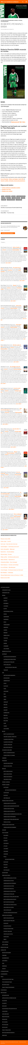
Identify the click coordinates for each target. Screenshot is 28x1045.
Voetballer (18, 199)
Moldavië (6, 851)
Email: (2, 230)
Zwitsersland (7, 798)
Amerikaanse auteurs (9, 880)
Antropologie (5, 995)
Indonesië (6, 691)
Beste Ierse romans (8, 771)
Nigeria (16, 20)
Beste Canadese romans (9, 752)
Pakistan (6, 715)
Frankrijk (4, 760)
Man (3, 963)
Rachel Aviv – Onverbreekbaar (7, 551)
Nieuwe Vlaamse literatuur (10, 736)
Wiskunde (4, 1035)
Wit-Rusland (6, 870)
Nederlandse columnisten (10, 803)
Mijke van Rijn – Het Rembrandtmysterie (10, 557)
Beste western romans (9, 902)
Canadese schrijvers (7, 750)
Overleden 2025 (5, 592)
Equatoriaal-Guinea (8, 611)
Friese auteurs (7, 822)
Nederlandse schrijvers (7, 800)
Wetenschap (3, 992)
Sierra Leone (6, 635)
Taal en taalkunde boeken (8, 987)
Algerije (5, 598)
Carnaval (4, 955)
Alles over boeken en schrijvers (10, 2)
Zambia (5, 643)
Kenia (5, 622)
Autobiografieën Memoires (7, 20)
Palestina (6, 718)
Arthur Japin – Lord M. (6, 541)
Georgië (5, 840)
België (3, 731)
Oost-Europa (5, 832)
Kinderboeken (5, 958)
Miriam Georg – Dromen (6, 554)
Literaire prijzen (4, 971)
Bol (20, 122)
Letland (5, 846)
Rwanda (5, 632)
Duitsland (6, 787)
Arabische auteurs (6, 651)
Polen (5, 856)
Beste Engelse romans (9, 918)
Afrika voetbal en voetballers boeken (11, 187)
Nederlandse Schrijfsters (8, 824)
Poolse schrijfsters (9, 859)
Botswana (6, 603)
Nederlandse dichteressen (10, 827)
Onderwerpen (4, 974)
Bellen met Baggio (13, 179)
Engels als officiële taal (7, 979)
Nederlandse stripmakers (10, 816)
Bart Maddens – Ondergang (7, 572)
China (5, 683)
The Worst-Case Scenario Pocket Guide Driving (11, 206)
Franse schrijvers (8, 766)
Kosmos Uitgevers (21, 196)
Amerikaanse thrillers (9, 894)
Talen (2, 976)
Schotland (6, 936)
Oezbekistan (6, 712)
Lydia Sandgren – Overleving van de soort (10, 546)
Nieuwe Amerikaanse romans (10, 912)
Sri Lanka (6, 720)
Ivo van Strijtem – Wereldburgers (8, 567)
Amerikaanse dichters (9, 886)
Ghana (5, 614)
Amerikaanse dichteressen (10, 883)
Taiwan (5, 726)
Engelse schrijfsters (8, 928)
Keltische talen (5, 984)
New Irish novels (7, 779)
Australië (4, 654)
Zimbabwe (6, 646)
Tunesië (5, 640)
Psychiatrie (5, 1022)
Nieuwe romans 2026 (5, 538)
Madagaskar (7, 624)
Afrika (3, 595)
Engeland (6, 923)
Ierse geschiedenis (8, 776)
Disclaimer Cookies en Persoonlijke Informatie (9, 1041)
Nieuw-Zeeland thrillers (11, 667)
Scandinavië (5, 872)
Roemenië (6, 862)
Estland (5, 838)
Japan (5, 699)
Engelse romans (7, 926)
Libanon (5, 707)
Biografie (8, 196)
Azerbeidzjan (7, 680)
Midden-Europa (5, 784)
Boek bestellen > (4, 348)
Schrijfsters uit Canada (9, 755)
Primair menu (26, 1)
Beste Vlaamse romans (9, 734)
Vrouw (4, 968)
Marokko (6, 627)
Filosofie (4, 1003)
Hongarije (6, 843)
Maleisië (5, 710)
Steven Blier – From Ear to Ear (7, 211)
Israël (5, 696)
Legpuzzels (4, 960)
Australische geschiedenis (10, 656)
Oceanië (4, 830)
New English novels (8, 934)
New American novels (9, 907)
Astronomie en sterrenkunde (9, 998)
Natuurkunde (5, 1014)
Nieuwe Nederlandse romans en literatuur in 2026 (12, 575)
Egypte (5, 608)
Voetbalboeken (4, 21)
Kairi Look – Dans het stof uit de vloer (9, 544)
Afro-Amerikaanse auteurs (10, 878)
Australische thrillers (9, 662)
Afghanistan (7, 678)
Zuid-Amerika (5, 942)
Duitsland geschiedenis (10, 790)
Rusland (6, 864)
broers (13, 196)
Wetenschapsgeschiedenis (8, 1032)
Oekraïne (6, 854)
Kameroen (6, 619)
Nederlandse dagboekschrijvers (11, 806)
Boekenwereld (15, 122)
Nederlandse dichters (9, 808)
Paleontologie (5, 1016)
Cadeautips (3, 950)
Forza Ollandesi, (5, 179)
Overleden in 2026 (6, 590)
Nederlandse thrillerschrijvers (11, 819)
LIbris (23, 122)
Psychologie (5, 1024)
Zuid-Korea (6, 728)
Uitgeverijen (4, 990)
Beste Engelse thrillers (9, 920)
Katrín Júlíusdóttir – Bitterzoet (7, 549)
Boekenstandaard (6, 952)
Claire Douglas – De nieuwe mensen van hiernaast (12, 570)
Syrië (5, 723)
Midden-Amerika (6, 782)
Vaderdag (4, 966)
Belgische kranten (8, 747)
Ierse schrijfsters (8, 774)
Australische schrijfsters (10, 659)
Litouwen (6, 848)
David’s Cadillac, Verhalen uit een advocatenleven (13, 180)
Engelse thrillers (8, 931)
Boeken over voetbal (7, 191)
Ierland (4, 768)
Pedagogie (4, 1019)
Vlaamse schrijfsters (8, 739)
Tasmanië (6, 670)
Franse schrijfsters (8, 763)
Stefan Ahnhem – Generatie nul (8, 559)
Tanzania (6, 638)
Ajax (3, 196)
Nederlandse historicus (9, 811)
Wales (5, 939)
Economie (4, 1000)
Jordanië (6, 702)
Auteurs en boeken (5, 587)
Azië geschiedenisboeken (9, 675)
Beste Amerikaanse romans (10, 899)
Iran (5, 694)
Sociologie (4, 1027)
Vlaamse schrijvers (8, 742)
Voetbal (20, 20)
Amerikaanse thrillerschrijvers (11, 896)
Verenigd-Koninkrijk (7, 915)
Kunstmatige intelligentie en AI (9, 1008)
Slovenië (6, 795)
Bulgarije (6, 835)
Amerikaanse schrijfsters (10, 891)
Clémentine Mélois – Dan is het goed (9, 562)
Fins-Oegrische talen (7, 982)
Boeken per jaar (4, 947)
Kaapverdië (6, 616)
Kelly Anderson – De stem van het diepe (9, 564)
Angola (5, 600)
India (5, 688)
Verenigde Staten (6, 875)
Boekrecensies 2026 (5, 577)
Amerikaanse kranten (9, 888)
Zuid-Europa (5, 944)
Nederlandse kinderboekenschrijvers (13, 814)
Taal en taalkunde (6, 1030)
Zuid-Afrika (6, 648)
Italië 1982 (21, 179)
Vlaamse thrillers (8, 744)
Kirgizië (5, 704)
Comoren (6, 606)
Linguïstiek (4, 1011)
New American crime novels (10, 904)
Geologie (4, 1006)
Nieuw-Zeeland (7, 664)
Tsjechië (5, 867)
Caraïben (4, 758)
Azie (3, 672)
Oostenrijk (6, 792)
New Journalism (7, 910)
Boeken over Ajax (6, 189)
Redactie (11, 29)
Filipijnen (6, 686)
